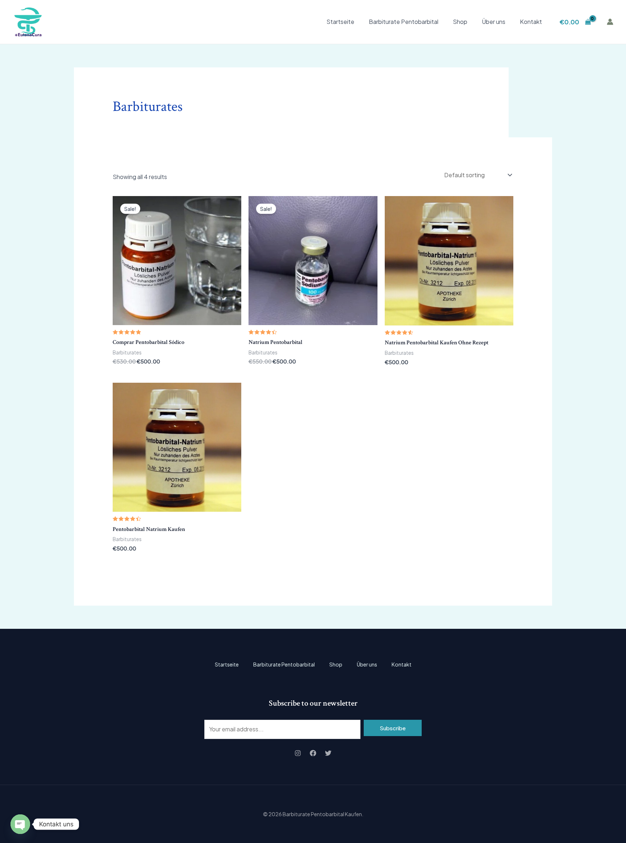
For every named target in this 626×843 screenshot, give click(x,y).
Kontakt (531, 21)
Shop (460, 21)
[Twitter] (328, 753)
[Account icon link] (610, 21)
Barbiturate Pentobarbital (403, 21)
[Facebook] (313, 753)
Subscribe (393, 727)
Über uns (493, 21)
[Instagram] (298, 753)
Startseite (340, 21)
